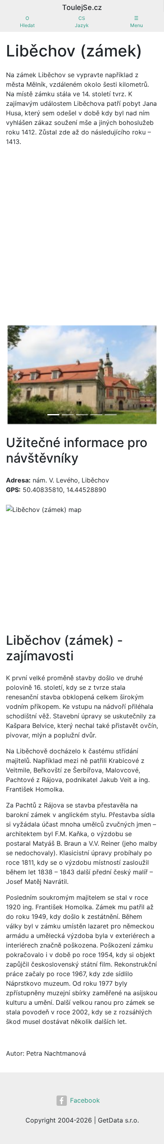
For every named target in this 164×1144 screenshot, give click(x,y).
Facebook (85, 1100)
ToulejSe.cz (82, 7)
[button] (17, 375)
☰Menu (136, 21)
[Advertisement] (82, 238)
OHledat (27, 21)
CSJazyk (82, 21)
